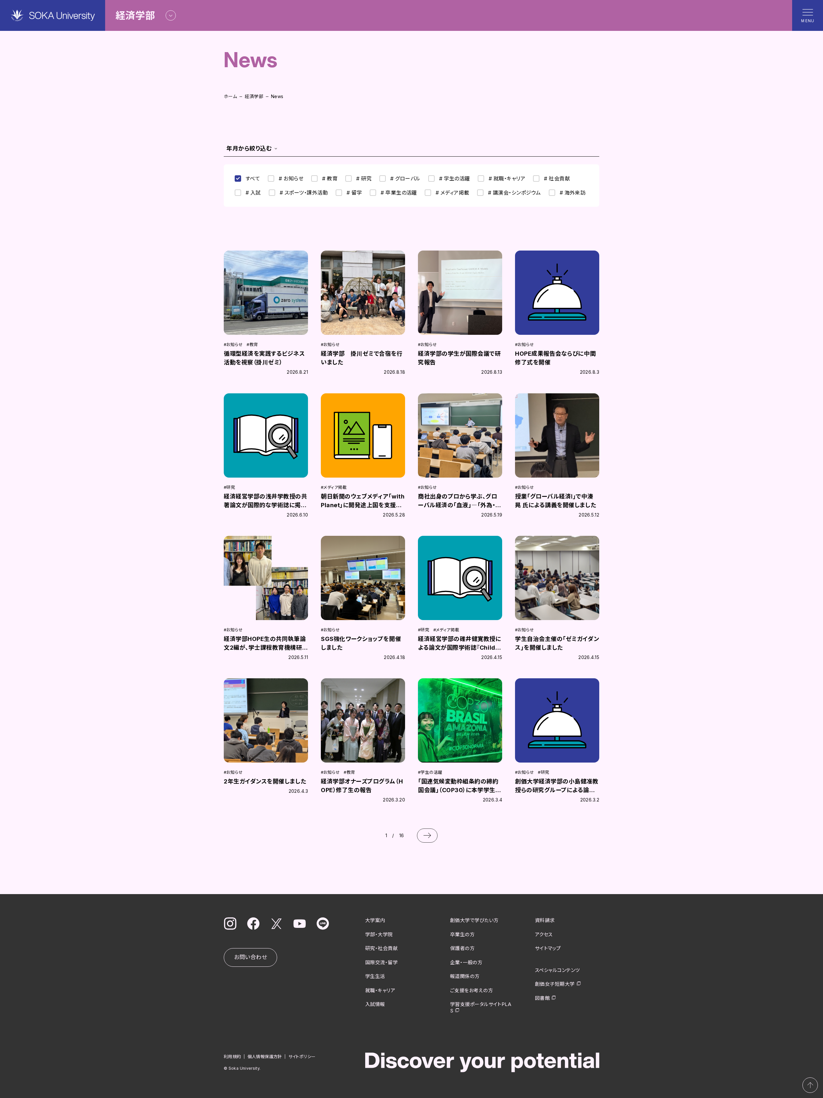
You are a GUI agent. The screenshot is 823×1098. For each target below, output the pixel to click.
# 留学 (354, 192)
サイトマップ (548, 948)
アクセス (544, 934)
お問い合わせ (250, 957)
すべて (253, 178)
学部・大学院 (379, 934)
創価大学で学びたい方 (474, 920)
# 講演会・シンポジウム (514, 192)
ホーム (230, 96)
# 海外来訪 (573, 192)
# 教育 (330, 178)
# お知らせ (291, 178)
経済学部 (254, 96)
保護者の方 (462, 948)
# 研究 (364, 178)
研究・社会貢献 (381, 948)
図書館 (542, 998)
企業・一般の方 (466, 962)
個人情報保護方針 (265, 1056)
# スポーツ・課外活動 (304, 192)
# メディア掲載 (452, 192)
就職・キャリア (380, 990)
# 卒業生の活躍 (399, 192)
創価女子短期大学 (555, 984)
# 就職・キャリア (507, 178)
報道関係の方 (465, 976)
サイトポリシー (302, 1056)
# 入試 (253, 192)
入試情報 (375, 1004)
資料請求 (545, 920)
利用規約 (232, 1056)
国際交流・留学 (381, 962)
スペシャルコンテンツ (557, 970)
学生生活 (375, 976)
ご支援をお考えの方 (471, 990)
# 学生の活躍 (454, 178)
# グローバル (405, 178)
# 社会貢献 (557, 178)
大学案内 (375, 920)
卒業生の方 (462, 934)
